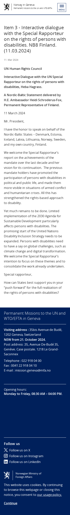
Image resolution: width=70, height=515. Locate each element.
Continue (10, 503)
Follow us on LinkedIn (25, 462)
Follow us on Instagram (26, 456)
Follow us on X (19, 450)
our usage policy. (49, 495)
